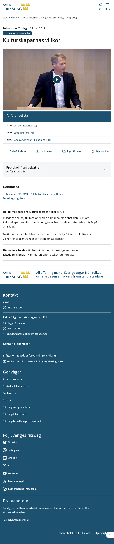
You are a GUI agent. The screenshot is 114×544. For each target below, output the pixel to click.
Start (5, 17)
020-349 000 (14, 328)
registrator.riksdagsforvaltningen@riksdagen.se (35, 361)
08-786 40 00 (14, 307)
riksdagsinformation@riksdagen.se (27, 334)
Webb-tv (15, 17)
